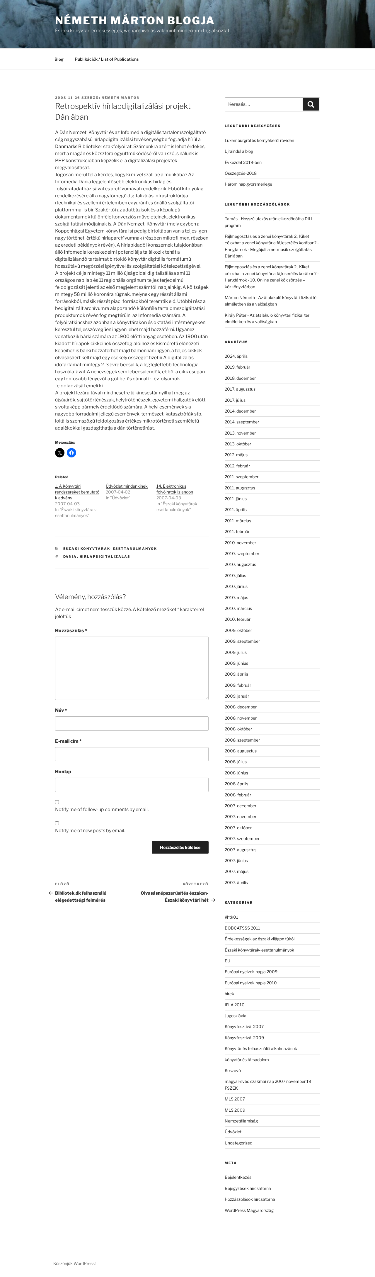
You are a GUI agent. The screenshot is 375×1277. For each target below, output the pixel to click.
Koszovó (233, 1070)
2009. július (236, 652)
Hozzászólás (71, 630)
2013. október (238, 443)
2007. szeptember (242, 838)
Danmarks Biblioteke (77, 146)
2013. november (240, 432)
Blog (59, 59)
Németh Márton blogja (135, 20)
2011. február (237, 531)
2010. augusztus (240, 564)
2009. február (238, 685)
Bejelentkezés (238, 1177)
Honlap (63, 771)
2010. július (235, 575)
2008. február (238, 794)
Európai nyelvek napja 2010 (251, 982)
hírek (229, 993)
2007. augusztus (240, 849)
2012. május (236, 454)
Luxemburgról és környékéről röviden (259, 140)
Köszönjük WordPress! (74, 1263)
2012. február (237, 465)
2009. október (238, 630)
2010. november (240, 542)
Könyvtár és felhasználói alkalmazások (261, 1048)
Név (61, 710)
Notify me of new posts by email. (90, 830)
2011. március (238, 520)
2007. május (236, 871)
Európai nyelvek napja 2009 (251, 971)
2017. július (235, 400)
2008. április (236, 783)
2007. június (236, 860)
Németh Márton (121, 98)
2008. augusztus (241, 750)
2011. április (236, 509)
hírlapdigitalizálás (105, 556)
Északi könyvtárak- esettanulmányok (110, 549)
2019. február (237, 366)
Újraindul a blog (239, 151)
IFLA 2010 (235, 1004)
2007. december (240, 805)
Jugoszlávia (235, 1015)
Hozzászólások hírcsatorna (250, 1199)
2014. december (240, 410)
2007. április (236, 882)
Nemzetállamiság (241, 1120)
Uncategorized (238, 1142)
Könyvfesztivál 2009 (244, 1037)
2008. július (236, 761)
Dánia (70, 556)
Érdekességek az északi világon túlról (259, 938)
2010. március (238, 608)
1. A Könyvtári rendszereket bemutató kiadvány (77, 492)
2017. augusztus (240, 388)
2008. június (236, 772)
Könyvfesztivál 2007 (244, 1026)
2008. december (241, 706)
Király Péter (235, 315)
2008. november (241, 717)
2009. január (237, 695)
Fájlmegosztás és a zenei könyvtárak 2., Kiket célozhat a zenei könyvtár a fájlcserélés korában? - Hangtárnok (272, 243)
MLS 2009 (235, 1110)
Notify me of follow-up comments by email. (102, 809)
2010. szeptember (242, 553)
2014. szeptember (242, 421)
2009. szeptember (242, 641)
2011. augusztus (240, 487)
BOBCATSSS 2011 (242, 927)
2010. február (237, 619)
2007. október (238, 827)
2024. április (236, 356)
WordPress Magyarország (249, 1210)
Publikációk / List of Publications (107, 59)
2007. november (240, 816)
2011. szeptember (241, 476)
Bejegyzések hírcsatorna (248, 1188)
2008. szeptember (242, 739)
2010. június (236, 586)
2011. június (236, 498)
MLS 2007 (235, 1098)
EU (227, 960)
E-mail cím (68, 741)
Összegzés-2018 (241, 173)
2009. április (236, 673)
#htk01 (231, 917)
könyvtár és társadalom (247, 1059)
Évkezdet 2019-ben (243, 162)
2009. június (236, 663)
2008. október (238, 728)
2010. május (236, 597)
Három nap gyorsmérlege (248, 184)
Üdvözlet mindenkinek (127, 486)
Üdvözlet (233, 1131)
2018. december (240, 378)
